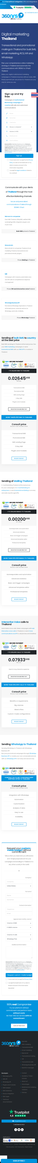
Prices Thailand (26, 318)
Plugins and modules (9, 1085)
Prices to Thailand (26, 260)
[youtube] (19, 1129)
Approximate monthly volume (22, 919)
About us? (25, 1081)
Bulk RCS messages (28, 1068)
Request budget (19, 458)
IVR (6, 274)
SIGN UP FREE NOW (19, 1026)
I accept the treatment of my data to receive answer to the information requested (19, 985)
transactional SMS (7, 349)
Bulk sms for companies (12, 216)
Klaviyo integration (8, 1093)
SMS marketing (10, 347)
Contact (24, 1073)
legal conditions (22, 170)
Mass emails (9, 245)
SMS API (21, 349)
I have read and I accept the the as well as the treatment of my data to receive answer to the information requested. (21, 164)
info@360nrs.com (20, 1121)
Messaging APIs (7, 1076)
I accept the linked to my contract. (21, 172)
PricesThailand (21, 289)
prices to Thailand (25, 231)
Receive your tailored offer (19, 426)
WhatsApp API (11, 759)
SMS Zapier (6, 1096)
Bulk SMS (24, 1041)
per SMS (19, 381)
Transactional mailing (28, 1056)
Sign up (19, 156)
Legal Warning (31, 1144)
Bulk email (25, 1053)
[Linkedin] (22, 1129)
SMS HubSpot (6, 1088)
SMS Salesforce (7, 1091)
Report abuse (28, 1147)
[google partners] (21, 1140)
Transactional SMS (27, 1047)
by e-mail (19, 522)
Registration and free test (19, 409)
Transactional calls (27, 1062)
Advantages (25, 1084)
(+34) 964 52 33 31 (31, 13)
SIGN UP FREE (18, 1161)
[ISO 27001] (5, 1140)
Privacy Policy (28, 979)
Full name (28, 891)
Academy (25, 1076)
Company (28, 877)
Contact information (25, 905)
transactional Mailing (22, 490)
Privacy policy (22, 1144)
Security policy (10, 1147)
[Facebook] (15, 1129)
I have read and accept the (20, 979)
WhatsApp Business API (12, 303)
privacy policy (8, 152)
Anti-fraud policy (19, 1147)
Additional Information (19, 945)
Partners (24, 1092)
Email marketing (27, 1050)
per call (19, 662)
